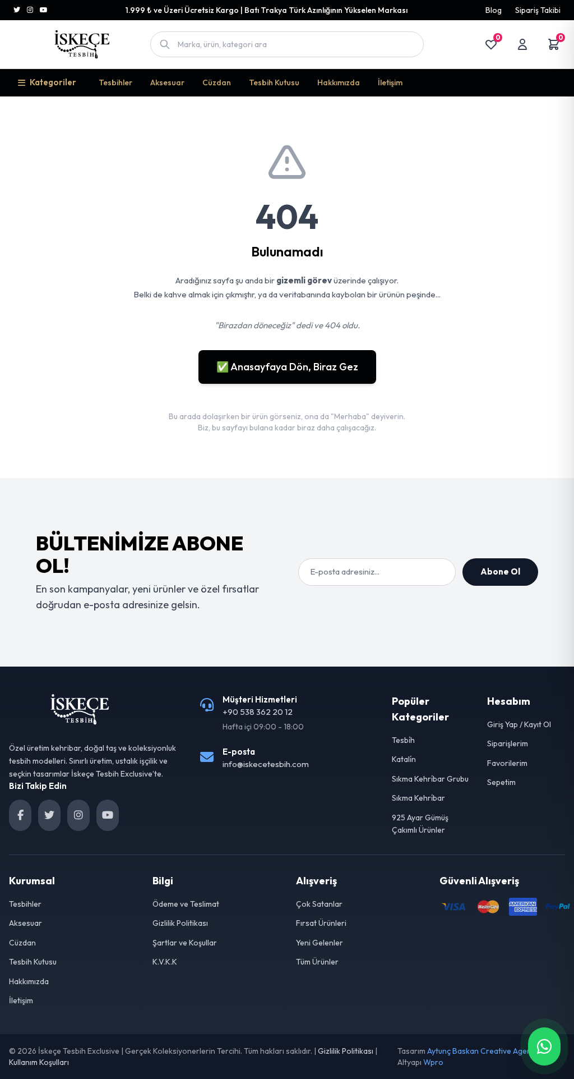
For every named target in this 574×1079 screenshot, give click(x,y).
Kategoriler (53, 82)
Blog (493, 10)
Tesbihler (115, 82)
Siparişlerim (507, 743)
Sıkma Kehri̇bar (418, 798)
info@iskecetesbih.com (266, 764)
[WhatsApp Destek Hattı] (544, 1046)
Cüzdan (216, 82)
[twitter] (49, 815)
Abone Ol (500, 571)
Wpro (433, 1062)
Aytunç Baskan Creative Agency (483, 1051)
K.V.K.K (164, 962)
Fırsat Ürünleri (321, 923)
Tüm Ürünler (317, 962)
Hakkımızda (338, 82)
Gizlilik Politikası (180, 923)
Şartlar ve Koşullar (184, 943)
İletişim (390, 82)
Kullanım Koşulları (39, 1062)
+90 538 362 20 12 (258, 711)
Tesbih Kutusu (274, 82)
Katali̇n (404, 759)
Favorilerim (507, 763)
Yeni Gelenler (319, 943)
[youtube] (107, 815)
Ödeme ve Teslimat (185, 904)
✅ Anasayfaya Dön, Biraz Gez (287, 366)
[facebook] (20, 815)
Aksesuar (167, 82)
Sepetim (501, 782)
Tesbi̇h (403, 740)
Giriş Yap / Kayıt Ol (519, 724)
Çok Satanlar (319, 904)
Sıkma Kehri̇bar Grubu (430, 779)
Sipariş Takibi (538, 10)
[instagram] (78, 815)
